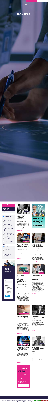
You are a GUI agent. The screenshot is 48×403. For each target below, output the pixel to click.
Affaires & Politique (8, 217)
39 (40, 389)
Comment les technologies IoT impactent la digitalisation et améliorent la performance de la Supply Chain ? (21, 279)
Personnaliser (19, 401)
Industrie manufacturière (8, 229)
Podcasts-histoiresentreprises (8, 252)
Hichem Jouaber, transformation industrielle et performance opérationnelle (21, 217)
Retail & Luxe (7, 237)
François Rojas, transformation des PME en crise (38, 318)
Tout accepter (37, 400)
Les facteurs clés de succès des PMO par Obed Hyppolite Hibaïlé (37, 245)
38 (39, 389)
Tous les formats (7, 246)
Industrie (6, 227)
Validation (6, 285)
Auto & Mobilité (7, 220)
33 (33, 389)
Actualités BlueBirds (8, 248)
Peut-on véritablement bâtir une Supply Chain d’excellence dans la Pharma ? (22, 318)
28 (28, 389)
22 (22, 389)
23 (23, 389)
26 (26, 389)
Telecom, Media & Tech (9, 240)
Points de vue (7, 254)
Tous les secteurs (7, 216)
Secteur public (7, 238)
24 (24, 389)
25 (25, 389)
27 (27, 389)
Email (5, 280)
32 (32, 389)
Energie (6, 223)
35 (35, 389)
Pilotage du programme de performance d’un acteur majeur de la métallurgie (23, 349)
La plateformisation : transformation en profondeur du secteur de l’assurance (37, 277)
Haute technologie (8, 225)
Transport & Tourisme (8, 241)
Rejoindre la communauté (42, 0)
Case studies (7, 249)
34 (34, 389)
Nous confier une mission (31, 0)
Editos (6, 250)
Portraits (6, 255)
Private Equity (7, 236)
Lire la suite (19, 230)
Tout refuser (44, 400)
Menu (4, 4)
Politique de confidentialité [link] (27, 401)
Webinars (6, 257)
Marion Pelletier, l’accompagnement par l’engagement (38, 348)
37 (38, 389)
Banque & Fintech (8, 221)
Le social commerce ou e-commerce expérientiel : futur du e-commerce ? (23, 246)
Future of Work (7, 224)
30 (30, 389)
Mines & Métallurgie (8, 233)
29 (29, 389)
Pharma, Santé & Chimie (9, 234)
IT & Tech (6, 230)
